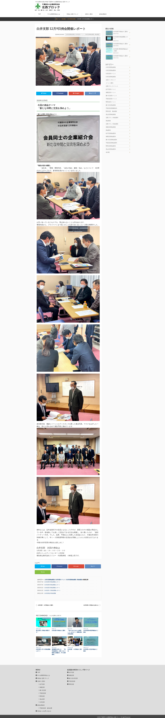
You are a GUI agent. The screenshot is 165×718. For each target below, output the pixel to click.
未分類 (108, 152)
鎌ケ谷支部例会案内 (111, 139)
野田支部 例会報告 (111, 111)
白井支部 (42, 702)
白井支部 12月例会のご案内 (45, 605)
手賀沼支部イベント (111, 98)
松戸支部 (42, 684)
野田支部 (42, 696)
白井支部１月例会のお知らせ (91, 605)
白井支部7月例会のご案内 (120, 32)
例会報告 (64, 18)
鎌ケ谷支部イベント (111, 95)
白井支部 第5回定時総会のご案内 (120, 50)
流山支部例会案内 (111, 149)
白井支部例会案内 (111, 70)
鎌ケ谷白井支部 (73, 678)
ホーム (58, 18)
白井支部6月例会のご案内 (120, 44)
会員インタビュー (111, 80)
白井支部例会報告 (71, 18)
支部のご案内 (89, 14)
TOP (39, 14)
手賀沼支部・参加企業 (46, 708)
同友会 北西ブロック (72, 14)
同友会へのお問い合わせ (45, 18)
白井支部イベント (80, 34)
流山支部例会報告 (111, 114)
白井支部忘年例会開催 (50, 593)
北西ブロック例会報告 (112, 124)
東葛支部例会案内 (111, 136)
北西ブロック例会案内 (112, 117)
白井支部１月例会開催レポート (52, 590)
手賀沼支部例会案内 (111, 143)
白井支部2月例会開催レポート (52, 587)
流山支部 (42, 699)
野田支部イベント (111, 102)
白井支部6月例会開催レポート (52, 582)
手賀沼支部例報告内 (111, 108)
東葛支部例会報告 (111, 127)
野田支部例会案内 (111, 146)
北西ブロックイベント (112, 86)
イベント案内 (109, 83)
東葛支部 (42, 687)
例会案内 (108, 130)
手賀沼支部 (43, 693)
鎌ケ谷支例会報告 (111, 105)
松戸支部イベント (111, 89)
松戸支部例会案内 (111, 133)
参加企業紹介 (103, 14)
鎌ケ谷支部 (43, 690)
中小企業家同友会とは (54, 14)
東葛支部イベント (111, 92)
